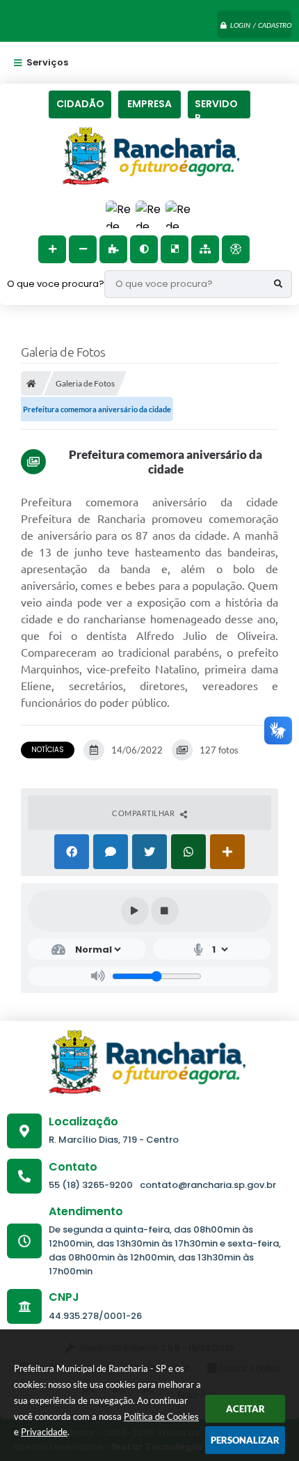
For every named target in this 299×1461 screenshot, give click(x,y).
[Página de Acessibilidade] (236, 249)
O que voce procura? (55, 283)
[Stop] (165, 911)
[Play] (135, 911)
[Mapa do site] (205, 249)
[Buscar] (278, 284)
